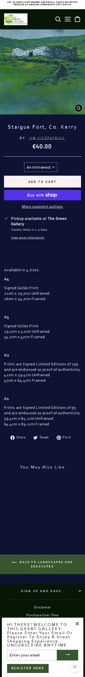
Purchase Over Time (42, 615)
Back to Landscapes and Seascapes (46, 564)
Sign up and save (41, 591)
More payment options (42, 207)
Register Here (28, 668)
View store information (27, 237)
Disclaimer (42, 607)
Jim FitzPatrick (47, 138)
